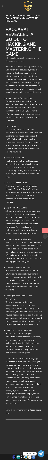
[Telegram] (41, 453)
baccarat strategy (15, 58)
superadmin (31, 58)
